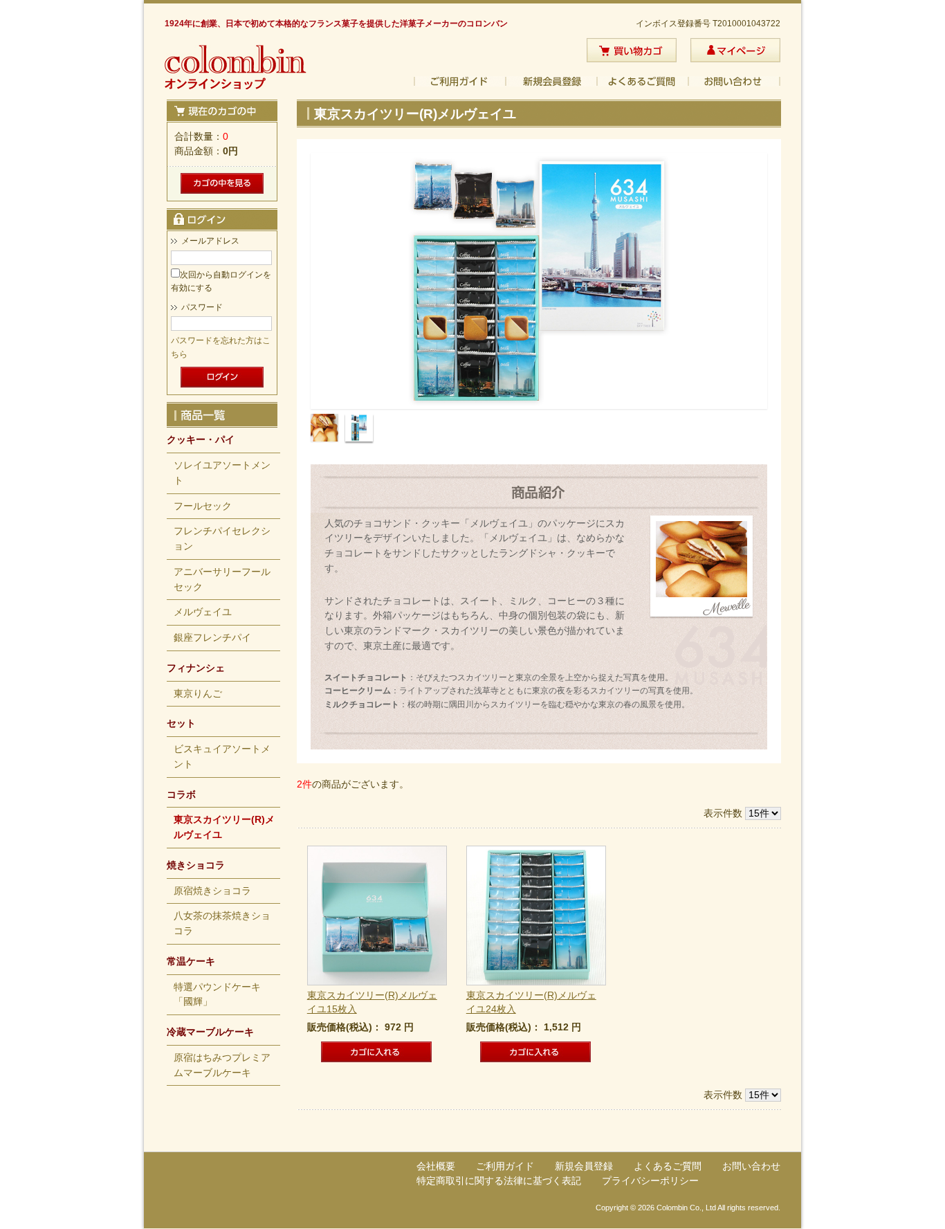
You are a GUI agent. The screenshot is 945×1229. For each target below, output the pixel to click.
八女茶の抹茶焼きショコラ (222, 923)
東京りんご (198, 694)
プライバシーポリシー (650, 1181)
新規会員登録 (552, 81)
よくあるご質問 (643, 81)
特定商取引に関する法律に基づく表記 (498, 1181)
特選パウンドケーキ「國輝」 (217, 995)
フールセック (203, 506)
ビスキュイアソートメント (222, 757)
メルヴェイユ (203, 612)
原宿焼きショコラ (212, 891)
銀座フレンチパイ (212, 637)
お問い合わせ (734, 81)
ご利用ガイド (460, 81)
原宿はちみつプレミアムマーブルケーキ (222, 1065)
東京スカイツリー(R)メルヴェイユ (224, 827)
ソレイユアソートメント (222, 473)
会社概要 (435, 1166)
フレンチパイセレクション (222, 539)
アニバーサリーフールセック (222, 579)
